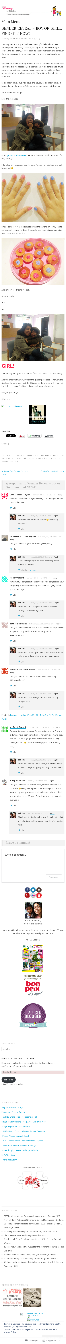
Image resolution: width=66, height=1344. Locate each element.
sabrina (24, 38)
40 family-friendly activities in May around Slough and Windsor (31, 1258)
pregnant (5, 461)
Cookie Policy (10, 1332)
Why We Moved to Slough (12, 1107)
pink (47, 458)
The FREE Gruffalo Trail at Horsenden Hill (19, 1117)
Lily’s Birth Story (8, 1155)
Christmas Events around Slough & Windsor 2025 (25, 1235)
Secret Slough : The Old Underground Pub (20, 1150)
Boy (3, 458)
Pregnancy (36, 38)
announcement (29, 455)
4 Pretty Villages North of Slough (15, 1136)
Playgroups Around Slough (13, 1112)
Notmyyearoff (17, 577)
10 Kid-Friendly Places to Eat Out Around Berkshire (23, 1131)
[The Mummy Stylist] (33, 12)
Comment (54, 877)
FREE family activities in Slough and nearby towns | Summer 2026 (32, 1216)
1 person (33, 570)
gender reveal (35, 458)
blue (62, 455)
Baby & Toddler (52, 455)
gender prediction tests (17, 155)
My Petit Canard (18, 727)
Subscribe (8, 1079)
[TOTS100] (33, 1316)
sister (17, 461)
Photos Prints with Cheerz (52, 471)
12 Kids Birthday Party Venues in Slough (19, 1145)
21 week (18, 455)
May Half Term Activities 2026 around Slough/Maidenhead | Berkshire (34, 1220)
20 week (10, 455)
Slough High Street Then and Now (16, 1126)
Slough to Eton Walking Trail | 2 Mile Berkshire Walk (24, 1121)
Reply (60, 495)
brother (9, 458)
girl (43, 458)
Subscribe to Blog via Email (18, 1058)
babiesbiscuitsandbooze (22, 669)
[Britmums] (33, 1319)
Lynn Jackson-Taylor (20, 494)
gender (25, 458)
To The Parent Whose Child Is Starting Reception (22, 1140)
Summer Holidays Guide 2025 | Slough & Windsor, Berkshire (30, 1254)
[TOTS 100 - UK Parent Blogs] (33, 1314)
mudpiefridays (17, 780)
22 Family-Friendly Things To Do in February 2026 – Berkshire (30, 1231)
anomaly (40, 455)
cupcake (17, 458)
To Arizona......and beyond (23, 536)
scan (12, 461)
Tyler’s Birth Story (9, 1159)
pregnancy (55, 458)
